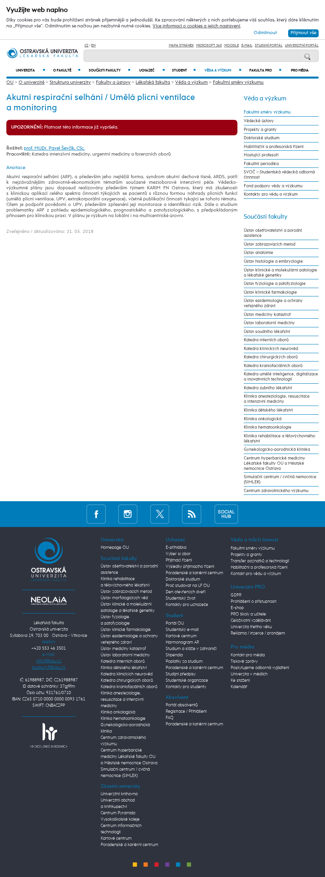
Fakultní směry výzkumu (238, 82)
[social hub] (226, 514)
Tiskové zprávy (244, 662)
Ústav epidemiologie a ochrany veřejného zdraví (273, 303)
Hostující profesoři (261, 155)
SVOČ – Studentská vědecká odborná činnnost (279, 174)
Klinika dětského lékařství (268, 410)
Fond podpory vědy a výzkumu (273, 186)
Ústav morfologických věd (124, 598)
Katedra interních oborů (266, 340)
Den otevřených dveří (185, 592)
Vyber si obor (178, 554)
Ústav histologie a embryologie (273, 261)
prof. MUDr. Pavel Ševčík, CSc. (54, 148)
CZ (86, 45)
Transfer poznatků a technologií (260, 561)
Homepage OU (115, 548)
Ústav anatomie (258, 252)
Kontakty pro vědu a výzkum (271, 194)
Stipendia (174, 655)
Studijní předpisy (181, 674)
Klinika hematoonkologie (267, 427)
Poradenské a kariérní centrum (129, 845)
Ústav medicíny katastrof (267, 314)
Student (184, 70)
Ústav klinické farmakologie (270, 292)
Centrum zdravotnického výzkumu (276, 491)
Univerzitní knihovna (119, 794)
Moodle (231, 45)
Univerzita (31, 70)
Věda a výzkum (223, 70)
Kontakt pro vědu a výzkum (256, 574)
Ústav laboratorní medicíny (269, 323)
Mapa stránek (181, 45)
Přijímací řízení (179, 560)
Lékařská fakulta (153, 82)
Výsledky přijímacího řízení (190, 567)
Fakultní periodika (261, 164)
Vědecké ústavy (259, 121)
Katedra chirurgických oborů (271, 357)
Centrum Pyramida (118, 813)
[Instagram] (128, 514)
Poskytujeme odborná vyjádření (260, 668)
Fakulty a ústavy (113, 82)
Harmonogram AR (182, 642)
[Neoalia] (49, 601)
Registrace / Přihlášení (186, 712)
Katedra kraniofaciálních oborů (273, 365)
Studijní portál (269, 45)
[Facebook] (96, 514)
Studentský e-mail (182, 630)
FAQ (170, 718)
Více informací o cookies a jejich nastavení (196, 26)
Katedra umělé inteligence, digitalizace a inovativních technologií (281, 376)
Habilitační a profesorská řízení (274, 146)
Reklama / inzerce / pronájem (258, 633)
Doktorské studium (261, 138)
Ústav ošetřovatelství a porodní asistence (273, 233)
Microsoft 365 (209, 45)
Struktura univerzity (70, 82)
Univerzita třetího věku (251, 627)
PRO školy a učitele (248, 614)
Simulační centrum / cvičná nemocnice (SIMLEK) (280, 479)
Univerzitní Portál (302, 45)
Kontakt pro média (248, 655)
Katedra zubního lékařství (268, 388)
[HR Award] (49, 735)
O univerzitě (31, 82)
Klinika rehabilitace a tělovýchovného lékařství (279, 438)
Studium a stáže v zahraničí (191, 649)
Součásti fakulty (109, 70)
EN (93, 45)
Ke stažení (240, 681)
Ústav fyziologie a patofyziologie (275, 283)
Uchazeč (151, 70)
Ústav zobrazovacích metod (269, 244)
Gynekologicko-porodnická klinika (277, 449)
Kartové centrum (116, 838)
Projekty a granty (260, 129)
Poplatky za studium (184, 662)
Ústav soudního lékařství (267, 331)
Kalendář (239, 687)
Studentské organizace (187, 681)
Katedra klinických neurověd (271, 348)
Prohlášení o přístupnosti (253, 602)
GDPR (236, 595)
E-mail (246, 45)
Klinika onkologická (262, 419)
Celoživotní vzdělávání (251, 621)
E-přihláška (176, 548)
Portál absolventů (182, 705)
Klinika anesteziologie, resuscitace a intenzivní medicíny (277, 399)
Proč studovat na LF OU (188, 586)
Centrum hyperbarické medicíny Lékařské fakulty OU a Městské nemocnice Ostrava (274, 463)
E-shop (237, 608)
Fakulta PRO (265, 70)
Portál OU (175, 623)
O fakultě (66, 70)
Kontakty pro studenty (186, 687)
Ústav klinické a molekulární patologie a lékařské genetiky (280, 272)
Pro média (300, 70)
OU (9, 82)
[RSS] (191, 514)
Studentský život (180, 598)
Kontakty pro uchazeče (187, 605)
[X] (160, 514)
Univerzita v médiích (249, 674)
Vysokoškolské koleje (120, 819)
